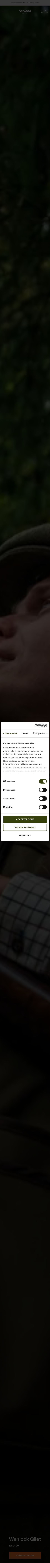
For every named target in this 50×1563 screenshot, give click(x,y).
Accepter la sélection (25, 827)
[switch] (43, 790)
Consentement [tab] (10, 733)
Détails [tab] (25, 733)
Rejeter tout (25, 835)
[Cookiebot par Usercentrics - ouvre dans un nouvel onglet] (35, 726)
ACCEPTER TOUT (25, 819)
